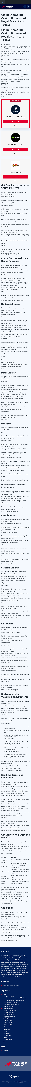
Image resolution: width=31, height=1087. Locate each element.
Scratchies (7, 1035)
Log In (2, 2)
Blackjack (7, 1029)
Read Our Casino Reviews (11, 985)
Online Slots (8, 1023)
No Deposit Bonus (10, 1012)
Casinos (5, 994)
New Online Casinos (10, 1002)
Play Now (15, 149)
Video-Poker (8, 1040)
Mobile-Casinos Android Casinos (16, 998)
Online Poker (8, 1025)
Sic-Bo (6, 1037)
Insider (5, 1042)
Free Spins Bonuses (10, 1010)
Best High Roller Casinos (11, 1004)
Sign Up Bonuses (9, 1017)
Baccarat (7, 1027)
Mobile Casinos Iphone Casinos (15, 1000)
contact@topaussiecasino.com (22, 1081)
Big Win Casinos (9, 1006)
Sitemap (5, 1051)
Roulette (7, 1033)
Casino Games (7, 1019)
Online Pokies (8, 1020)
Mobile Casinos (9, 996)
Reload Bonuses (9, 1014)
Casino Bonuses (8, 1008)
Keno (5, 1031)
